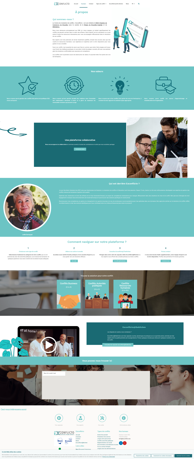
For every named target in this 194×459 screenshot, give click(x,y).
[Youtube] (125, 443)
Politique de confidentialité (108, 456)
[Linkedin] (121, 443)
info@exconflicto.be (124, 438)
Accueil (76, 3)
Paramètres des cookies (142, 455)
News (127, 3)
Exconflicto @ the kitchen (116, 3)
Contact (91, 3)
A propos (83, 3)
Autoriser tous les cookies (183, 455)
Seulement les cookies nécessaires (163, 455)
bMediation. (56, 27)
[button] (80, 149)
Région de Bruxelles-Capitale (93, 25)
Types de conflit (100, 3)
